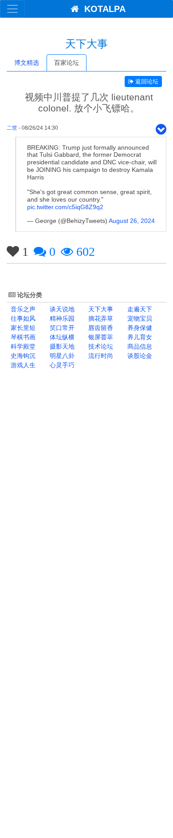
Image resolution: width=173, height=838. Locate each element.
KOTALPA (102, 9)
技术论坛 (99, 346)
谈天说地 (61, 309)
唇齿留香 (99, 327)
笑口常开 (61, 327)
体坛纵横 (61, 337)
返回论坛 (146, 81)
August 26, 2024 (132, 220)
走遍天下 (139, 309)
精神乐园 (61, 318)
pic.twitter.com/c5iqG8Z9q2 (65, 206)
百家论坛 (66, 62)
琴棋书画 (22, 337)
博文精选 (26, 62)
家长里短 (22, 327)
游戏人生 (22, 365)
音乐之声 (22, 309)
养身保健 (139, 327)
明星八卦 (61, 355)
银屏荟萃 (99, 337)
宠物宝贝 (139, 318)
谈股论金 (139, 355)
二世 (12, 128)
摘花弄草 (99, 318)
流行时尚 (99, 355)
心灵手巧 (61, 365)
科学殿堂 (22, 346)
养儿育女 (139, 337)
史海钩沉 (22, 355)
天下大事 (99, 309)
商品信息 (139, 346)
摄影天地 (61, 346)
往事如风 (22, 318)
